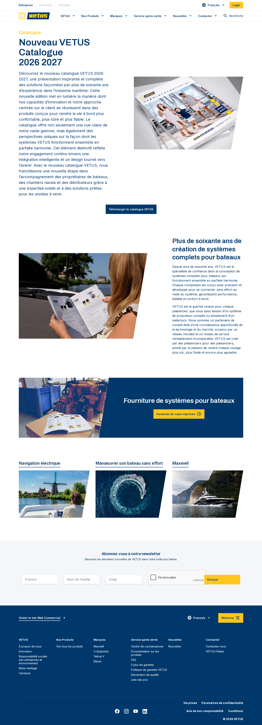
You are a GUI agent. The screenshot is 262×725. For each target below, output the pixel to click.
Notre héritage (28, 668)
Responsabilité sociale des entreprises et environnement (33, 660)
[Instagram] (126, 711)
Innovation (25, 651)
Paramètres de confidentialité (222, 703)
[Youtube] (135, 711)
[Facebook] (117, 711)
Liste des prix (139, 679)
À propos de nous (30, 646)
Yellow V (99, 656)
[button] (213, 5)
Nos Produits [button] (90, 16)
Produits (64, 5)
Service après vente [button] (147, 16)
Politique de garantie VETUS (149, 669)
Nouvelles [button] (180, 16)
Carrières (45, 5)
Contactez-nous (216, 646)
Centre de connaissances (147, 646)
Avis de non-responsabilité (204, 711)
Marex (98, 661)
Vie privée (190, 703)
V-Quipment (101, 651)
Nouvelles (174, 646)
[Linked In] (145, 711)
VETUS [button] (65, 16)
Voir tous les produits (69, 646)
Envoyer (212, 579)
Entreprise (26, 5)
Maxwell (99, 646)
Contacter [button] (205, 16)
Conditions (235, 711)
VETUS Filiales (215, 651)
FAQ (133, 659)
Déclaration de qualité (145, 674)
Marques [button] (116, 16)
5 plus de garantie (142, 664)
